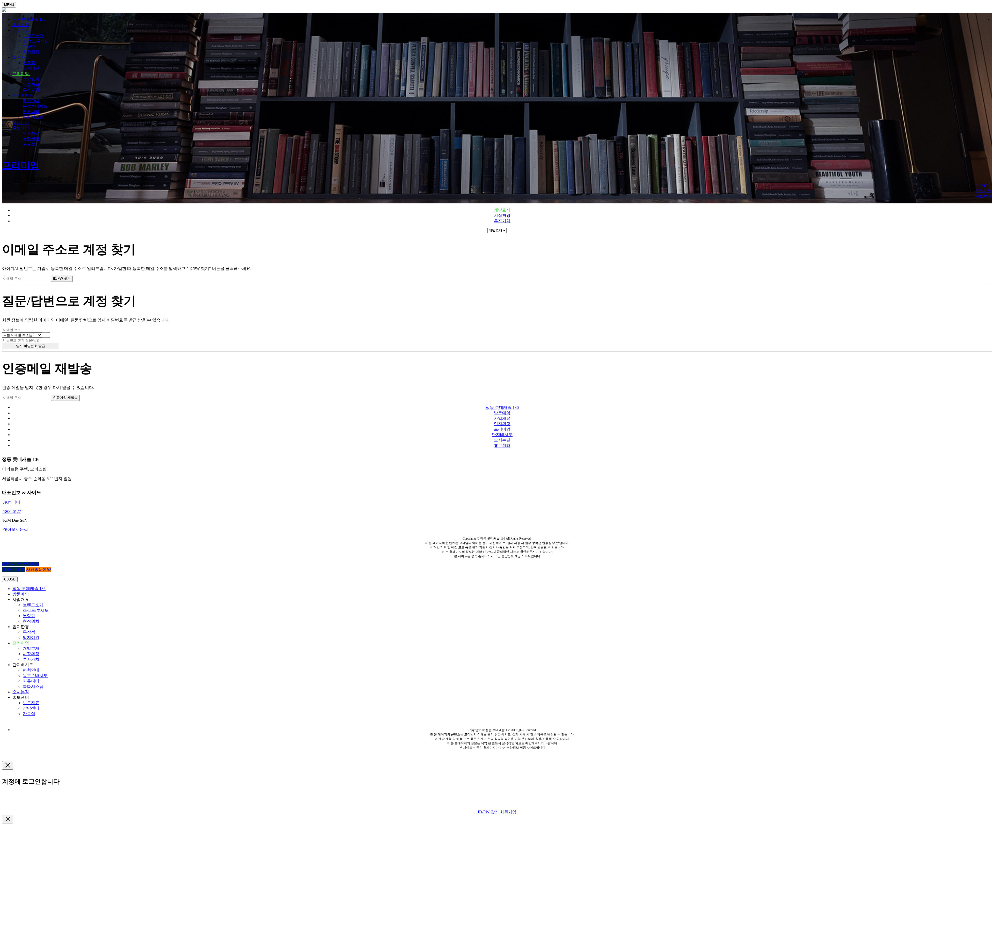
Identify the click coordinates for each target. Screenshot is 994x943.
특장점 (29, 63)
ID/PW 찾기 (488, 812)
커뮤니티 (31, 111)
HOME (981, 186)
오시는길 (20, 122)
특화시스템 (33, 117)
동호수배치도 (35, 106)
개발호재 (31, 79)
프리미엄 (21, 73)
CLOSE (10, 579)
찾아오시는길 (15, 529)
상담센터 (31, 139)
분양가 (29, 46)
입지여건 (31, 68)
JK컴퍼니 (11, 502)
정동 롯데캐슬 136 (29, 19)
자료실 (29, 144)
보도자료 (31, 133)
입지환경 (21, 57)
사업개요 (21, 30)
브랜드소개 (33, 35)
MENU (9, 5)
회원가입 (508, 812)
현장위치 (31, 52)
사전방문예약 (38, 569)
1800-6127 (11, 511)
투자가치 (31, 90)
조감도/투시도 (36, 41)
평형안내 (31, 101)
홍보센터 (21, 128)
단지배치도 (23, 95)
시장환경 (31, 84)
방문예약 (20, 25)
